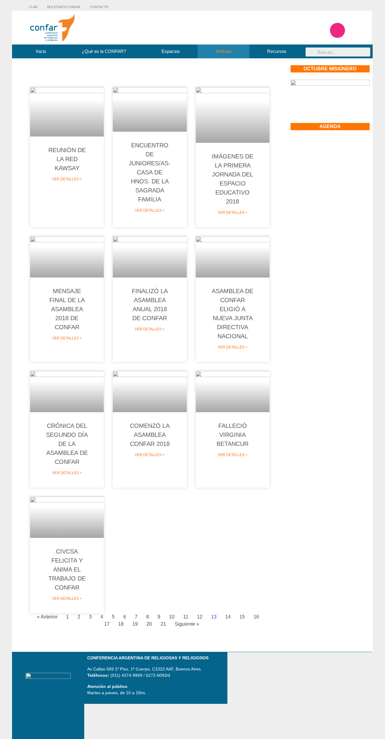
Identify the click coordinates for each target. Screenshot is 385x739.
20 (149, 624)
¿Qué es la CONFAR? (104, 51)
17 (106, 624)
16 (256, 616)
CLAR (33, 7)
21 (163, 624)
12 (199, 616)
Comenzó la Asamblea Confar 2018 (150, 434)
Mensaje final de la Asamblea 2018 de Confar (67, 309)
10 (171, 616)
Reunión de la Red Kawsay (67, 159)
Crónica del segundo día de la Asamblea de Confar (67, 443)
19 (135, 624)
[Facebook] (319, 30)
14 (228, 616)
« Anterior (47, 616)
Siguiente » (187, 624)
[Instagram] (337, 30)
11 (185, 616)
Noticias (224, 51)
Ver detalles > (67, 179)
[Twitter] (355, 30)
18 (121, 624)
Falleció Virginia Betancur (232, 434)
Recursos (276, 51)
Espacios (171, 51)
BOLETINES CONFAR (63, 7)
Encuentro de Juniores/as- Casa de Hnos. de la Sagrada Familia (150, 172)
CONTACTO (99, 7)
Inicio (41, 51)
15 (242, 616)
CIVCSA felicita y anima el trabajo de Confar (67, 569)
